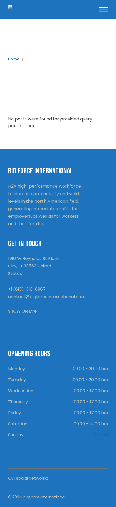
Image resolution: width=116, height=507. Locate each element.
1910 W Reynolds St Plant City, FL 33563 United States (33, 266)
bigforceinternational (44, 497)
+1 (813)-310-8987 (27, 289)
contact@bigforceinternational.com (47, 297)
